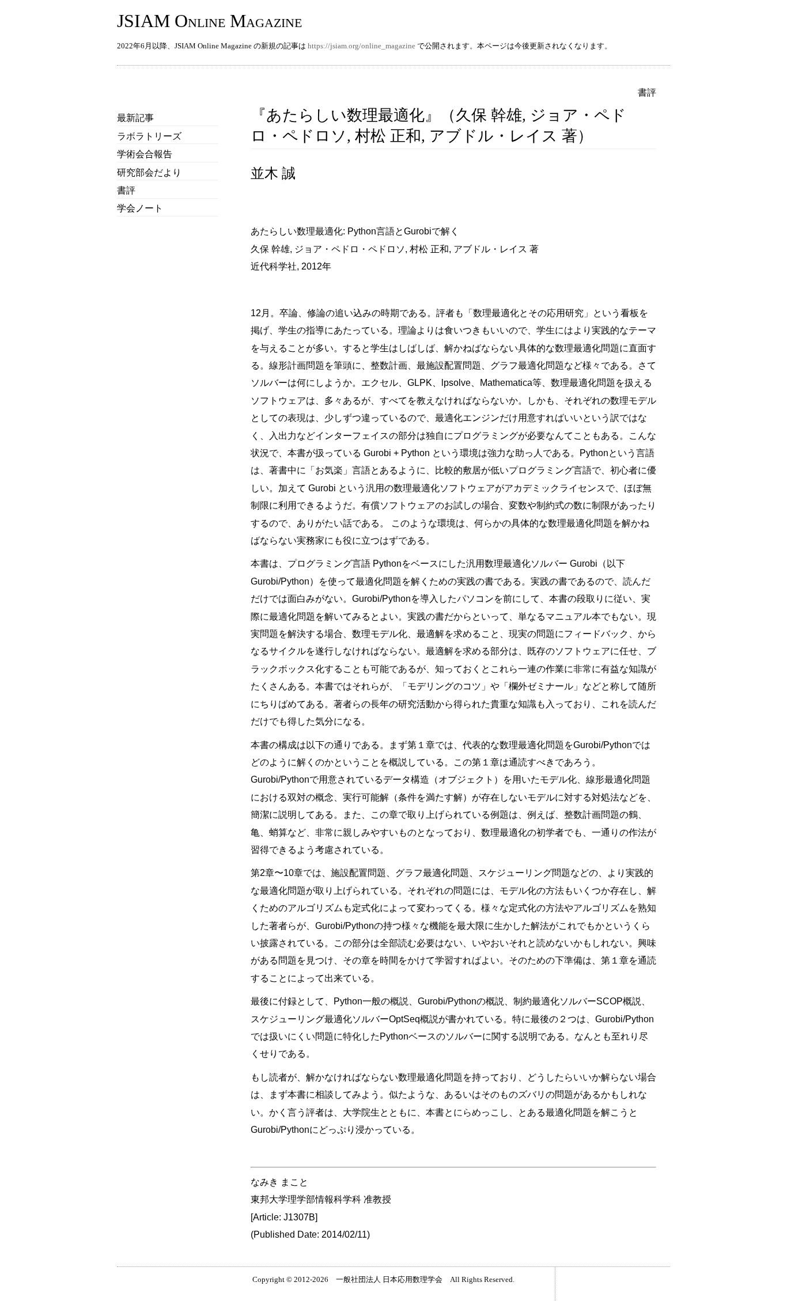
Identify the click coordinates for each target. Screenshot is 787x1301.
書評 (126, 190)
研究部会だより (149, 172)
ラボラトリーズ (149, 136)
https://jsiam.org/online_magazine (361, 45)
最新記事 (135, 118)
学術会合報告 (144, 154)
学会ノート (140, 208)
